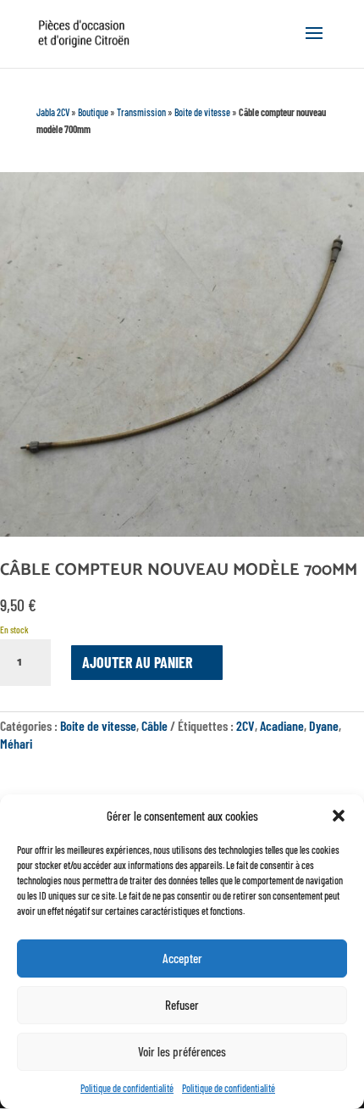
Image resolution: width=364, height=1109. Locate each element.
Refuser (182, 1004)
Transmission (141, 112)
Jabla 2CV (52, 112)
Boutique (93, 112)
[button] (338, 815)
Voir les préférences (182, 1051)
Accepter (182, 958)
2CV (245, 725)
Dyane (324, 725)
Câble (154, 725)
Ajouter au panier (137, 662)
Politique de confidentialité (127, 1088)
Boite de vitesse (202, 112)
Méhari (16, 743)
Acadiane (282, 725)
